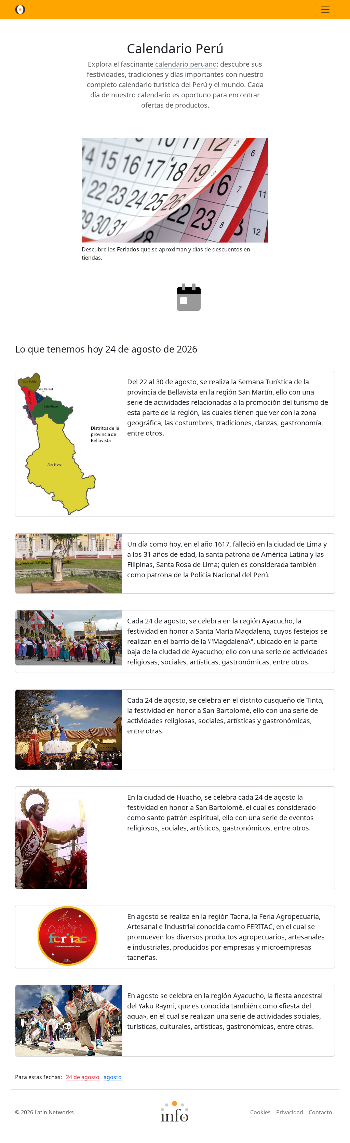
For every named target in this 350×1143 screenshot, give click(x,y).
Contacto (320, 1112)
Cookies (260, 1112)
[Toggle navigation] (325, 9)
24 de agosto (82, 1077)
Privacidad (289, 1112)
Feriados (128, 249)
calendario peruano (186, 64)
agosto (113, 1077)
